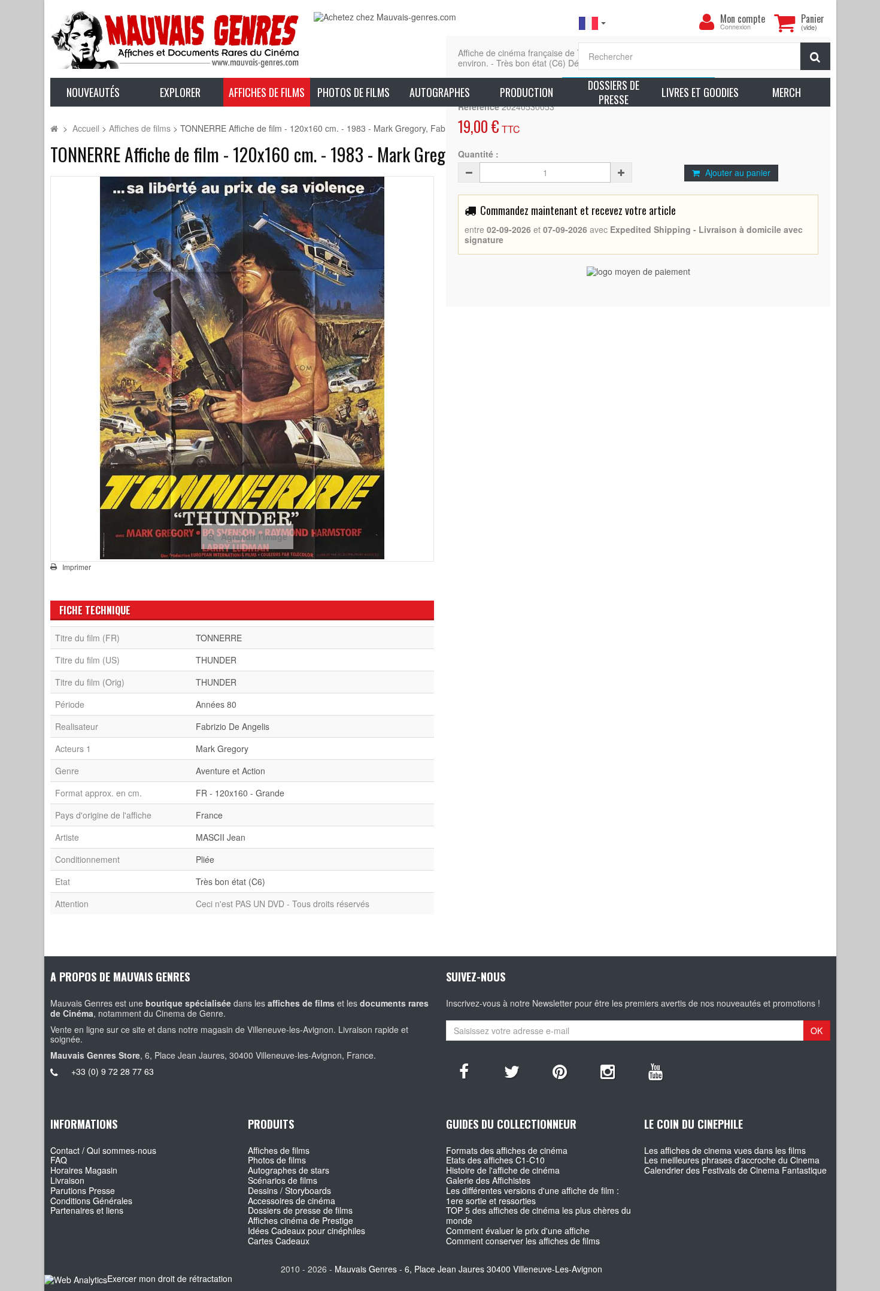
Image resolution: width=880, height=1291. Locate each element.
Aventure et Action (230, 771)
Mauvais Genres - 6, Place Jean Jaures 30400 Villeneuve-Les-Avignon (468, 1269)
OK (817, 1031)
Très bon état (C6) (230, 881)
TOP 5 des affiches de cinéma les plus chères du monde (538, 1215)
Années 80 (216, 704)
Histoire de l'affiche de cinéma (503, 1170)
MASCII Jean (220, 837)
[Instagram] (608, 1071)
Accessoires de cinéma (291, 1201)
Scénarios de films (282, 1180)
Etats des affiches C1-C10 (495, 1160)
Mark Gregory (222, 748)
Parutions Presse (82, 1190)
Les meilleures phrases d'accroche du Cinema (732, 1160)
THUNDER (216, 660)
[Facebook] (464, 1071)
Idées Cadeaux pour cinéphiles (306, 1231)
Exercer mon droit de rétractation (169, 1278)
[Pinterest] (560, 1071)
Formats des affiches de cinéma (507, 1150)
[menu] (707, 22)
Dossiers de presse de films (300, 1210)
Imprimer (76, 567)
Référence (478, 107)
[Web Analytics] (75, 1279)
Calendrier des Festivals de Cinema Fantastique (735, 1170)
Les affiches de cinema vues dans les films (725, 1150)
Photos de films (277, 1160)
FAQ (58, 1160)
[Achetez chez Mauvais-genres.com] (440, 17)
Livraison (67, 1180)
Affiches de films (278, 1150)
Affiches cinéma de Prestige (300, 1220)
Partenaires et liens (86, 1210)
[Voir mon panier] (785, 23)
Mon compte (742, 18)
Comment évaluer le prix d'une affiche (518, 1231)
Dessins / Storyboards (289, 1190)
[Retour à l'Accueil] (54, 128)
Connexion (735, 27)
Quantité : (478, 154)
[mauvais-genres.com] (176, 39)
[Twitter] (512, 1071)
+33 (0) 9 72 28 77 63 (112, 1071)
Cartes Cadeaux (278, 1241)
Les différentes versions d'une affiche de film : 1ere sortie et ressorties (532, 1195)
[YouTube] (655, 1071)
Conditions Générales (91, 1201)
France (209, 815)
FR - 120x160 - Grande (240, 793)
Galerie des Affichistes (488, 1180)
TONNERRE (219, 638)
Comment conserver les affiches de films (523, 1241)
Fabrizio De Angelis (232, 726)
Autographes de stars (288, 1170)
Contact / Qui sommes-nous (103, 1150)
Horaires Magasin (83, 1170)
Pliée (205, 859)
